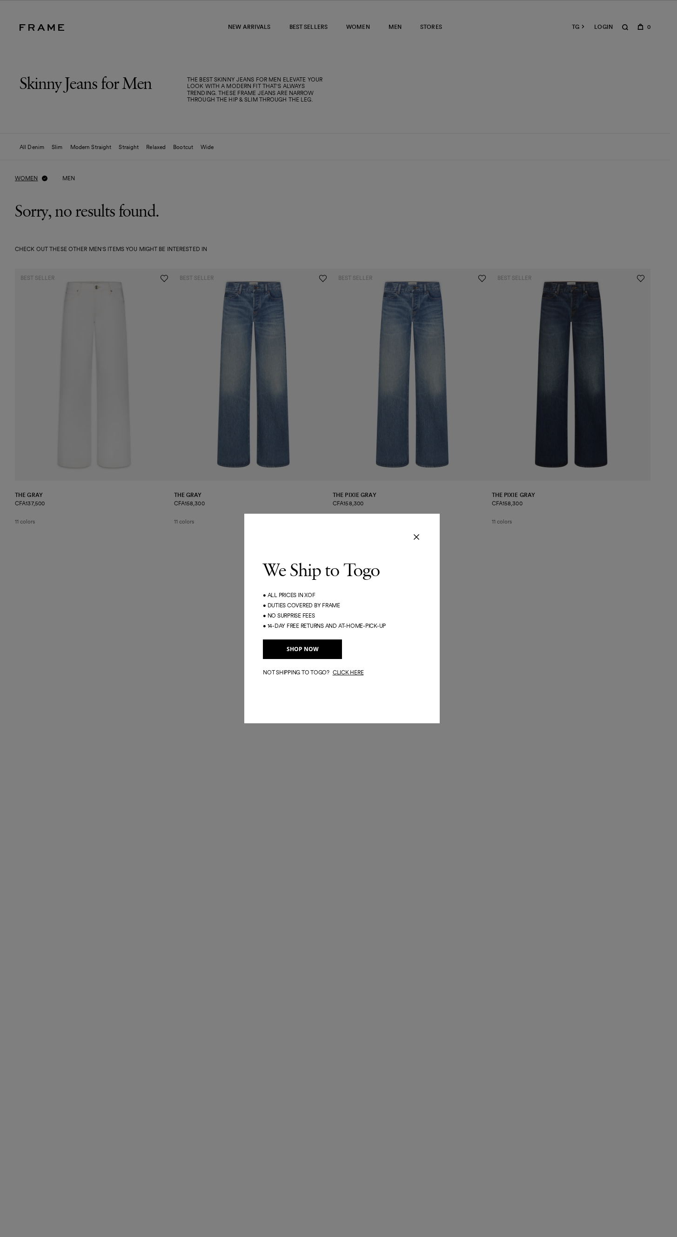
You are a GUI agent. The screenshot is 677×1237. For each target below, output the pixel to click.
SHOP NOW (303, 649)
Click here (348, 672)
